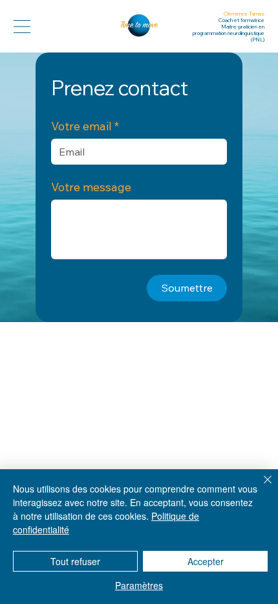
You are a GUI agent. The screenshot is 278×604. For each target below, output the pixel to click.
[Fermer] (259, 487)
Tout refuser (75, 561)
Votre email (85, 126)
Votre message (91, 187)
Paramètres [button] (139, 585)
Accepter (205, 561)
